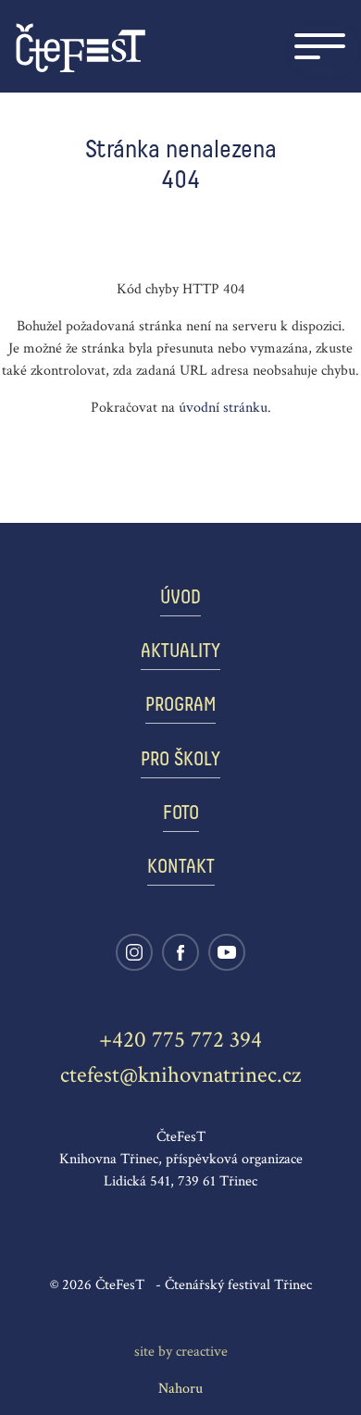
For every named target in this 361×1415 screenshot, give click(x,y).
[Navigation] (320, 46)
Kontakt (181, 867)
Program (180, 705)
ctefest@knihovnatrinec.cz (180, 1075)
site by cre (181, 1351)
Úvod (180, 598)
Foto (181, 814)
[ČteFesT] (80, 46)
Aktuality (180, 652)
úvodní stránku (223, 407)
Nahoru (180, 1388)
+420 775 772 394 (180, 1039)
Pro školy (180, 760)
